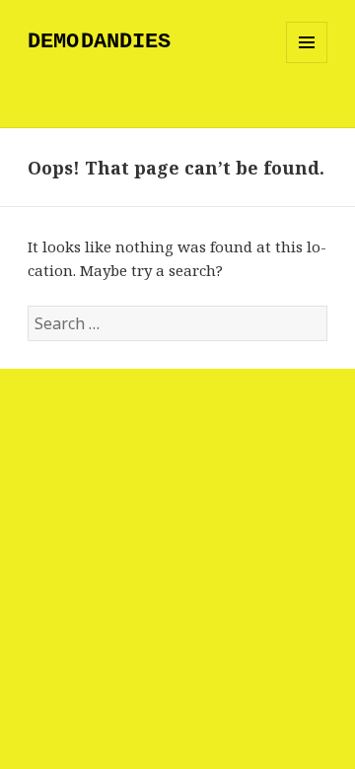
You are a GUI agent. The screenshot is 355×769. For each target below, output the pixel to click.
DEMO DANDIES (99, 42)
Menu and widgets (307, 62)
